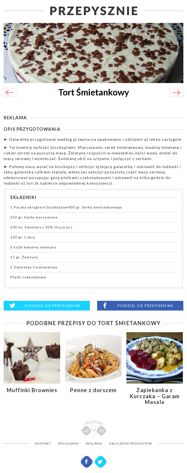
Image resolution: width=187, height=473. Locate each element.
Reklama (94, 443)
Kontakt (43, 443)
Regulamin (68, 443)
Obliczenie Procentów (130, 443)
